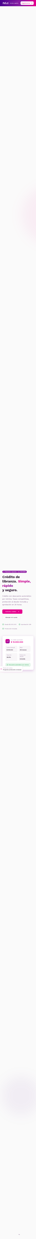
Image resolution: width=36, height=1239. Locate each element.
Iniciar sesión (14, 3)
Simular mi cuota (11, 617)
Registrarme (26, 3)
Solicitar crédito (10, 611)
